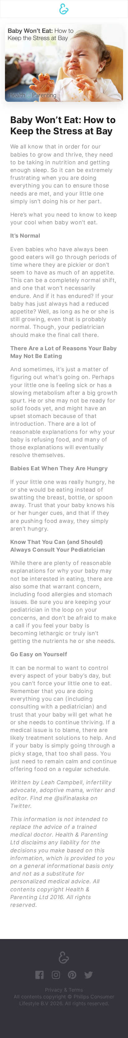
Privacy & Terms (64, 990)
